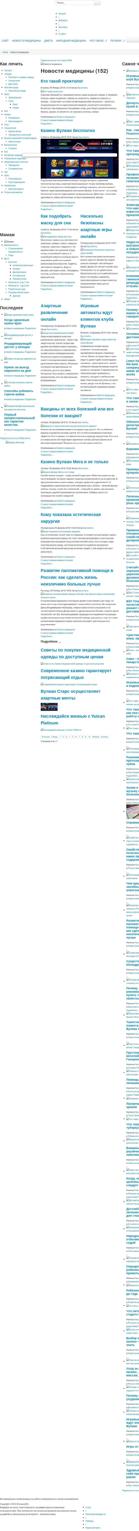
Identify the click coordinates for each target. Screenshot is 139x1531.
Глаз (6, 124)
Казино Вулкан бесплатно (68, 130)
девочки (16, 295)
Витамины (133, 1407)
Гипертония (14, 80)
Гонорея (12, 148)
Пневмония (13, 117)
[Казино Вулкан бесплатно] (80, 158)
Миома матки (14, 131)
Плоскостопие (19, 278)
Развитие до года (16, 288)
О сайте (62, 33)
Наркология (10, 185)
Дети (6, 258)
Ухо (6, 171)
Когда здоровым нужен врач (16, 321)
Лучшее (62, 13)
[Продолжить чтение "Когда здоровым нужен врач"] (19, 314)
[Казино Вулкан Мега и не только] (57, 471)
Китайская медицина (14, 154)
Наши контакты (93, 1527)
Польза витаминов (13, 192)
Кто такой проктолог (62, 81)
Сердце (8, 73)
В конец (104, 736)
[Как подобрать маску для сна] (56, 236)
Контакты (63, 27)
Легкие (7, 114)
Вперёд (96, 736)
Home (5, 52)
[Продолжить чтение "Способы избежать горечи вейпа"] (20, 383)
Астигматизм (19, 275)
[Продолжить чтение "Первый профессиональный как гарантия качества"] (20, 407)
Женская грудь (11, 87)
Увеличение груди (17, 90)
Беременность (11, 244)
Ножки (16, 107)
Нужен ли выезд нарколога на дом (17, 369)
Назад (54, 736)
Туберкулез (13, 165)
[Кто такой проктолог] (52, 90)
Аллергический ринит (23, 265)
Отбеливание (15, 178)
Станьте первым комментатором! (57, 120)
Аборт (7, 299)
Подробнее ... (47, 123)
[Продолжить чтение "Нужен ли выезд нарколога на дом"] (20, 359)
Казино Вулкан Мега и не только (74, 461)
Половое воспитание (18, 292)
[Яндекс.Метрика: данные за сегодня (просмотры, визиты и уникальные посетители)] (15, 442)
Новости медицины (15, 328)
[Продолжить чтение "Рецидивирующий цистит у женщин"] (20, 336)
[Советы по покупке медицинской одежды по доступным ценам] (72, 663)
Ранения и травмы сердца (21, 77)
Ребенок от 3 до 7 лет (18, 282)
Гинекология (10, 127)
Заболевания (14, 97)
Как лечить (82, 87)
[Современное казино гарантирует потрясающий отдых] (69, 683)
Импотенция (14, 141)
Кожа (6, 94)
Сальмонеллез (15, 168)
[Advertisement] (18, 212)
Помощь (90, 1520)
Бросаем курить (16, 188)
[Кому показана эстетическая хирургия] (60, 531)
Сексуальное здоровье (15, 158)
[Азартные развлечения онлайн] (57, 332)
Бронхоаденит (15, 121)
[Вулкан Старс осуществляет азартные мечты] (49, 706)
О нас (88, 1507)
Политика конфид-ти (96, 1514)
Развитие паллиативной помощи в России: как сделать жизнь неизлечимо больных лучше (77, 577)
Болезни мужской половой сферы (20, 138)
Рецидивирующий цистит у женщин (18, 345)
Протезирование (16, 182)
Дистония (13, 83)
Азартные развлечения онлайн (54, 312)
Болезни (12, 261)
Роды (11, 255)
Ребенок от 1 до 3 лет (18, 285)
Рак (6, 110)
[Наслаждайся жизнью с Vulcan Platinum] (61, 729)
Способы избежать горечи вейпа (18, 392)
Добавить (63, 20)
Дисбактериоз (19, 272)
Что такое (132, 162)
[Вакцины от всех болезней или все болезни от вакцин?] (69, 425)
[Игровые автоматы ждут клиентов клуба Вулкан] (100, 340)
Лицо (15, 104)
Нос (6, 151)
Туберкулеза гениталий (19, 134)
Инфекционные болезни (16, 161)
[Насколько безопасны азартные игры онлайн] (100, 251)
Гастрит (8, 70)
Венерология (10, 144)
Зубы (6, 175)
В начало (46, 736)
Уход (10, 100)
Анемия (16, 268)
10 (89, 736)
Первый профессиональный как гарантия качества (19, 419)
